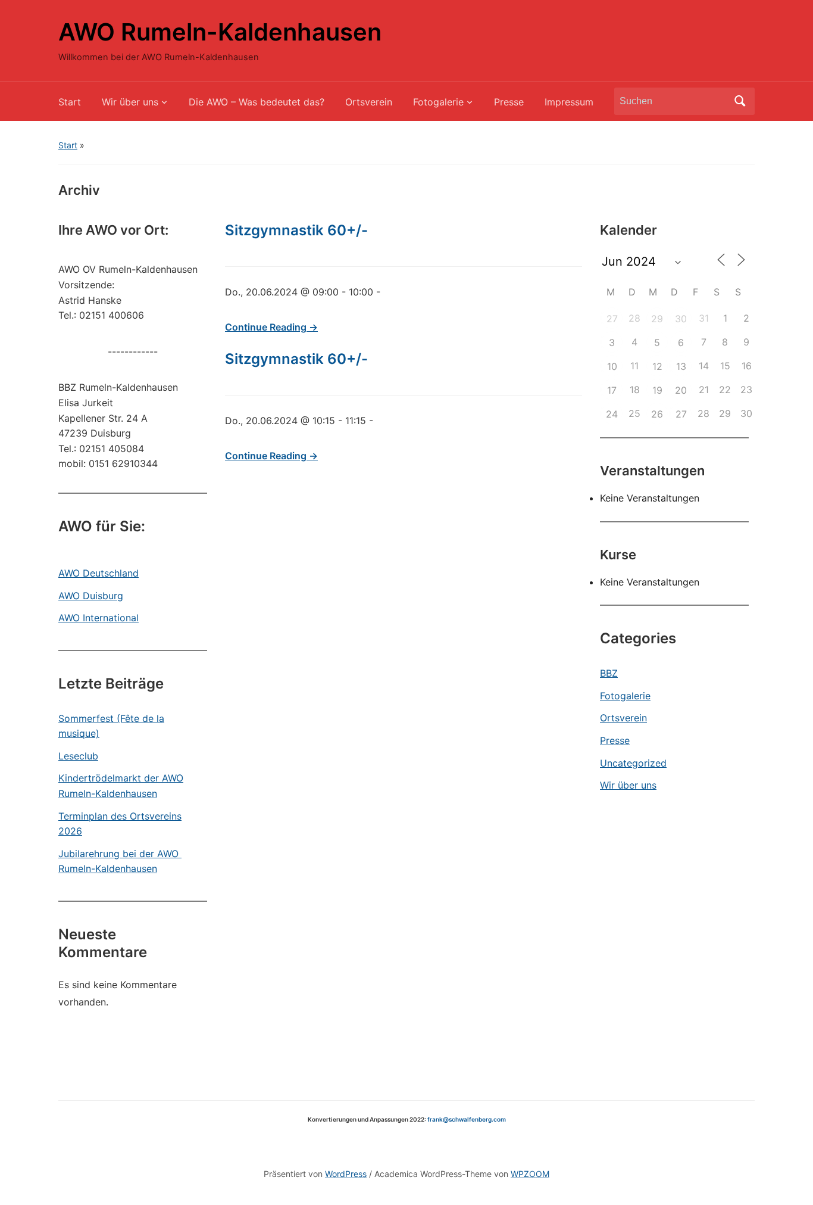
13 (681, 366)
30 (681, 319)
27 (612, 319)
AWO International (98, 618)
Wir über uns (130, 102)
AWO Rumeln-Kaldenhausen (220, 31)
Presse (509, 102)
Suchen (740, 101)
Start (69, 102)
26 (657, 414)
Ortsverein (368, 102)
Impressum (569, 102)
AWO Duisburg (90, 596)
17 (612, 390)
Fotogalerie (438, 102)
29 (657, 319)
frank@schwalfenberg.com (466, 1119)
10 (612, 366)
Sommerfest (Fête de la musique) (111, 726)
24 (612, 414)
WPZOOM (530, 1174)
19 (657, 390)
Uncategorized (633, 763)
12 (657, 366)
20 (681, 390)
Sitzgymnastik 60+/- (296, 230)
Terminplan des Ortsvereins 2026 (120, 823)
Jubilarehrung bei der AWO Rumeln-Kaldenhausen (120, 861)
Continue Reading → (271, 327)
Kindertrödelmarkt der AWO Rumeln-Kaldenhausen (120, 785)
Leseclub (78, 756)
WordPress (346, 1174)
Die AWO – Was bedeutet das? (256, 102)
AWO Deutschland (98, 573)
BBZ (609, 673)
